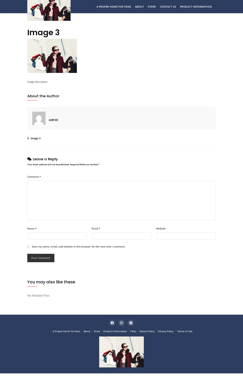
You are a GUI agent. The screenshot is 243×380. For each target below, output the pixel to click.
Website (161, 228)
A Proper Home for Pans (114, 6)
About (139, 6)
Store (152, 6)
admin (53, 120)
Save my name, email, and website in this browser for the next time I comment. (78, 246)
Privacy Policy (166, 331)
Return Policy (147, 331)
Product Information (196, 6)
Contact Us (168, 6)
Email (96, 228)
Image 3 (35, 138)
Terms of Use (184, 331)
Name (32, 228)
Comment (34, 176)
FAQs (133, 331)
